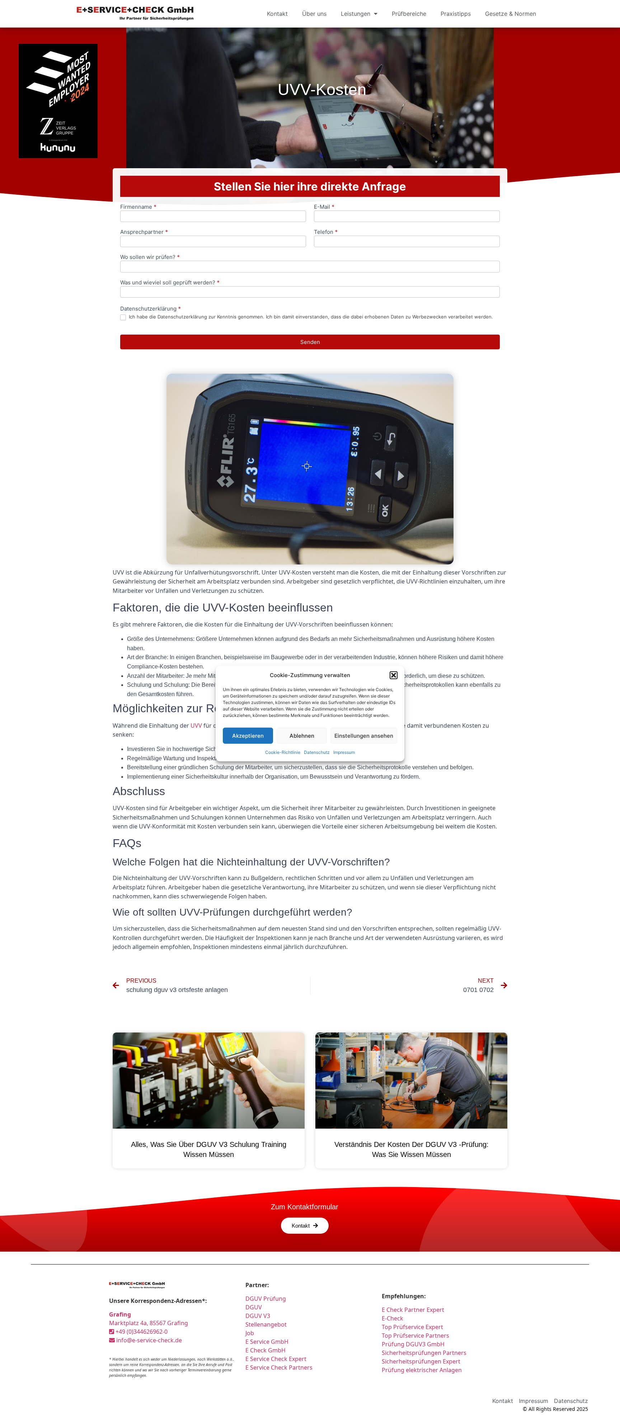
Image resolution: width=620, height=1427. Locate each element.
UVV (196, 725)
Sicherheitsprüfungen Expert (421, 1361)
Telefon (326, 232)
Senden (310, 342)
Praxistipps (456, 13)
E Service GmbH (266, 1342)
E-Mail (324, 207)
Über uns (314, 13)
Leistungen (355, 13)
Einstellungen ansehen (363, 735)
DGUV (253, 1307)
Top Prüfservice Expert (412, 1327)
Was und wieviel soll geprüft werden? (170, 283)
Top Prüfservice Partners (415, 1335)
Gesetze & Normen (510, 13)
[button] (393, 675)
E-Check (392, 1318)
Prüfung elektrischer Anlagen (422, 1370)
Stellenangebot (266, 1324)
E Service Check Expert (277, 1359)
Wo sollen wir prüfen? (150, 257)
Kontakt (277, 13)
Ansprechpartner (144, 232)
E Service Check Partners (279, 1367)
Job (249, 1333)
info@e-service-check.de (148, 1340)
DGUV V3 (257, 1316)
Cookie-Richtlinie (282, 752)
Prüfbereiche (409, 13)
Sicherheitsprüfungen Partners (424, 1353)
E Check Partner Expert (413, 1310)
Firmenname (138, 207)
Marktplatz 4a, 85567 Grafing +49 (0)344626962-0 (148, 1323)
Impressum (344, 752)
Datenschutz (317, 752)
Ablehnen (302, 735)
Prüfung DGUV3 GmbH (413, 1344)
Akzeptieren (248, 735)
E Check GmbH (265, 1350)
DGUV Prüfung (265, 1299)
